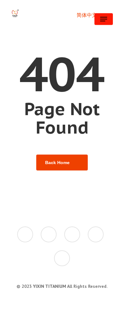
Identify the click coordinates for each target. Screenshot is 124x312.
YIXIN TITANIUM (49, 286)
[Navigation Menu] (103, 19)
